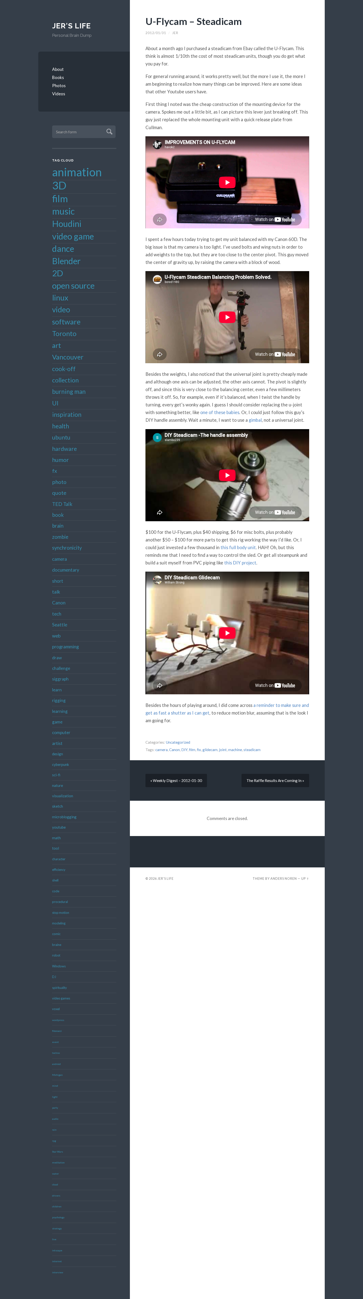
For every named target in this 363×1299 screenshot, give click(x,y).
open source (73, 285)
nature (57, 785)
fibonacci (57, 1030)
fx (54, 471)
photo (59, 482)
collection (65, 380)
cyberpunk (60, 764)
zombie (60, 537)
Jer (175, 33)
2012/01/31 (155, 33)
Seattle (59, 624)
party (55, 1107)
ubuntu (61, 437)
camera (59, 559)
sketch (57, 806)
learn (57, 689)
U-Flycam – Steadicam (193, 21)
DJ (54, 977)
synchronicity (67, 548)
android (56, 1063)
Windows (59, 966)
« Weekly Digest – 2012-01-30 (176, 780)
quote (59, 493)
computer (61, 732)
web (56, 636)
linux (60, 297)
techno (56, 1052)
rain (54, 1129)
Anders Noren (283, 878)
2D (57, 273)
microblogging (64, 817)
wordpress (58, 1020)
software (66, 321)
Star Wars (57, 1151)
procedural (60, 902)
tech (56, 614)
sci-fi (56, 775)
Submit (108, 131)
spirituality (59, 988)
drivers (56, 1195)
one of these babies (219, 412)
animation (77, 172)
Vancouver (67, 357)
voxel (56, 1009)
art (56, 345)
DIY (184, 749)
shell (55, 880)
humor (60, 459)
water (55, 1173)
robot (56, 955)
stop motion (60, 913)
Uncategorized (178, 742)
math (56, 838)
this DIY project (240, 562)
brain (57, 526)
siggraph (60, 678)
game (57, 721)
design (57, 754)
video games (61, 998)
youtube (59, 827)
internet (57, 1261)
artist (57, 743)
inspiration (66, 414)
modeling (58, 923)
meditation (58, 1162)
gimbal (255, 420)
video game (73, 236)
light (55, 1096)
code (55, 891)
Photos (59, 85)
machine (235, 749)
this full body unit (238, 547)
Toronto (64, 333)
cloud (55, 1184)
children (56, 1206)
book (58, 515)
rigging (59, 700)
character (58, 859)
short (57, 581)
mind (55, 1085)
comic (56, 934)
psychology (58, 1217)
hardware (64, 448)
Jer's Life (71, 25)
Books (58, 77)
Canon (58, 602)
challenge (61, 668)
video (61, 309)
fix (199, 749)
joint (223, 749)
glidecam (210, 749)
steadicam (252, 749)
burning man (69, 391)
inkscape (57, 1250)
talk (56, 592)
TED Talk (62, 504)
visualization (62, 796)
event (55, 1041)
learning (60, 711)
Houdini (66, 224)
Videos (58, 93)
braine (56, 945)
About (58, 69)
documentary (65, 570)
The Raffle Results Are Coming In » (275, 780)
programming (65, 646)
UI (55, 403)
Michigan (57, 1074)
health (60, 426)
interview (57, 1272)
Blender (66, 261)
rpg (54, 1140)
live (54, 1239)
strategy (57, 1228)
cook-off (64, 368)
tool (55, 848)
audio (55, 1118)
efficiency (58, 870)
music (63, 211)
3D (59, 185)
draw (57, 657)
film (60, 198)
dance (63, 248)
